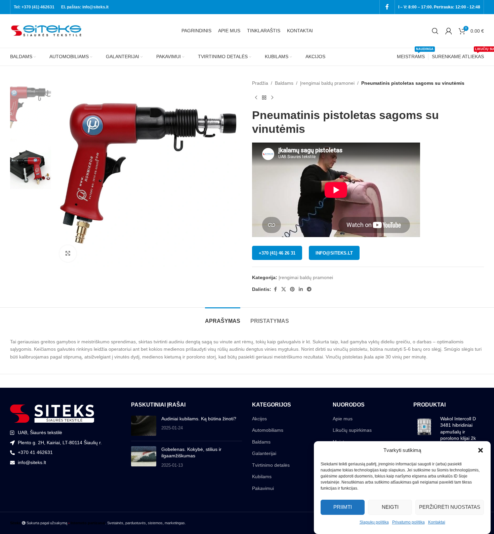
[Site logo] (47, 30)
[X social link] (283, 289)
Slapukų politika (374, 522)
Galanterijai (264, 453)
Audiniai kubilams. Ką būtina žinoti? (198, 418)
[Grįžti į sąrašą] (264, 97)
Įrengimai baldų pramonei (327, 83)
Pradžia (260, 83)
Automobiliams (267, 430)
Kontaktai (436, 522)
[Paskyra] (448, 31)
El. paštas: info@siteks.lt (85, 7)
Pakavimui (263, 488)
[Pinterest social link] (292, 289)
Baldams (284, 83)
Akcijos (259, 418)
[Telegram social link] (309, 289)
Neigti (390, 507)
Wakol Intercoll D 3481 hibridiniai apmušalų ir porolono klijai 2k (458, 428)
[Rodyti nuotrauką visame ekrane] (67, 253)
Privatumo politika (408, 522)
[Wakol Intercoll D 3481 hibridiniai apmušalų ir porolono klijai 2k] (424, 430)
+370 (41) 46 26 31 (277, 253)
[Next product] (272, 97)
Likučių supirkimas (352, 430)
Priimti (342, 507)
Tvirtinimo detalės (271, 465)
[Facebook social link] (387, 7)
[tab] (222, 317)
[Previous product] (256, 97)
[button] (480, 450)
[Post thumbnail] (143, 426)
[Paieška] (435, 31)
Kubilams (262, 476)
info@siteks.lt (334, 253)
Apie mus (343, 418)
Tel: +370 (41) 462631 (34, 7)
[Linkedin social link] (301, 289)
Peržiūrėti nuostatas (449, 507)
